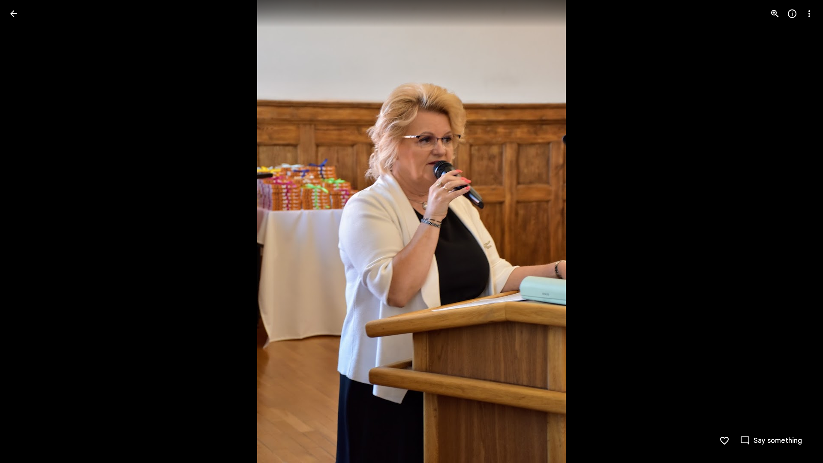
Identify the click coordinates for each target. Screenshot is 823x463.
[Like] (724, 441)
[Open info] (792, 13)
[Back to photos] (13, 13)
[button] (24, 231)
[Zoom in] (775, 13)
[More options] (809, 13)
